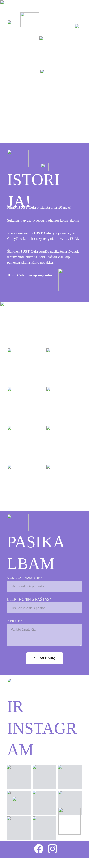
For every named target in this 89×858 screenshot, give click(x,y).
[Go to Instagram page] (52, 848)
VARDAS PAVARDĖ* (24, 578)
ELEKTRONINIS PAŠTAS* (29, 599)
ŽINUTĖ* (14, 621)
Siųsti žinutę (44, 658)
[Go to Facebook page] (41, 848)
